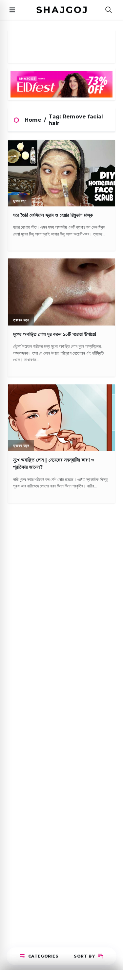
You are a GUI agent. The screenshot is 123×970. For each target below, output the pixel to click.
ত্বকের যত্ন (21, 319)
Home (33, 120)
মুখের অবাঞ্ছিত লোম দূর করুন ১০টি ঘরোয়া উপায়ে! (54, 334)
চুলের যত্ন (19, 200)
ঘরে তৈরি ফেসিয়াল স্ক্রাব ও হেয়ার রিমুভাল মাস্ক (53, 215)
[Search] (108, 10)
